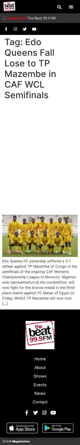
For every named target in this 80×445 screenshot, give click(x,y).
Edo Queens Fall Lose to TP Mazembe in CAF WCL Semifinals (38, 198)
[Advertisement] (40, 144)
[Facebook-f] (6, 29)
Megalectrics (21, 441)
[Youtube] (34, 29)
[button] (59, 7)
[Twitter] (24, 29)
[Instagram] (15, 29)
